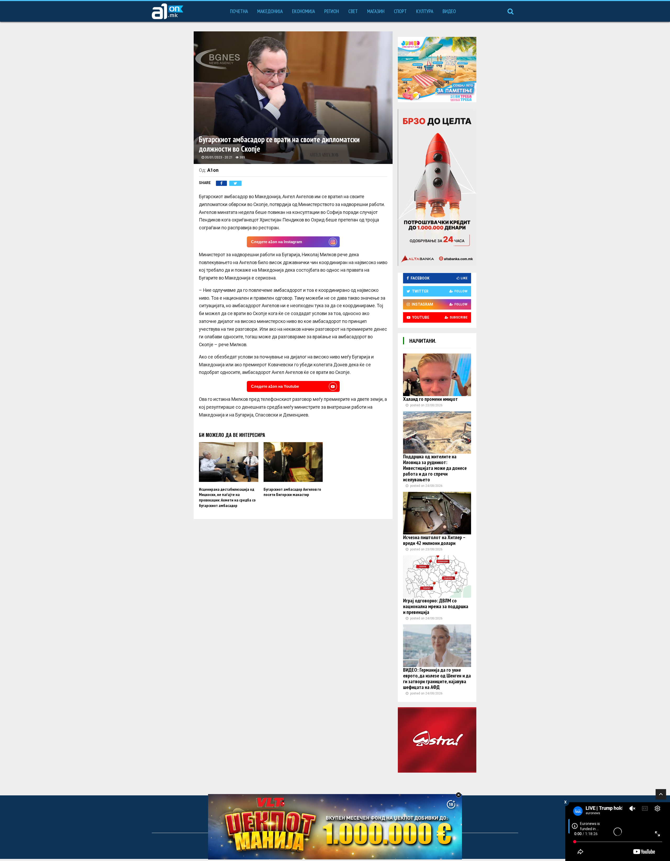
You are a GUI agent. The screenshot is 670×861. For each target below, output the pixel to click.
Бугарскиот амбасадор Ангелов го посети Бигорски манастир (292, 492)
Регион (331, 11)
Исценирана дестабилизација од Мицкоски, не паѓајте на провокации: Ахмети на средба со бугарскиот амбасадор (227, 497)
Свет (353, 11)
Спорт (400, 11)
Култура (424, 11)
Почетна (239, 11)
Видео (449, 11)
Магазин (375, 11)
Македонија (270, 11)
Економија (303, 11)
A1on (213, 170)
